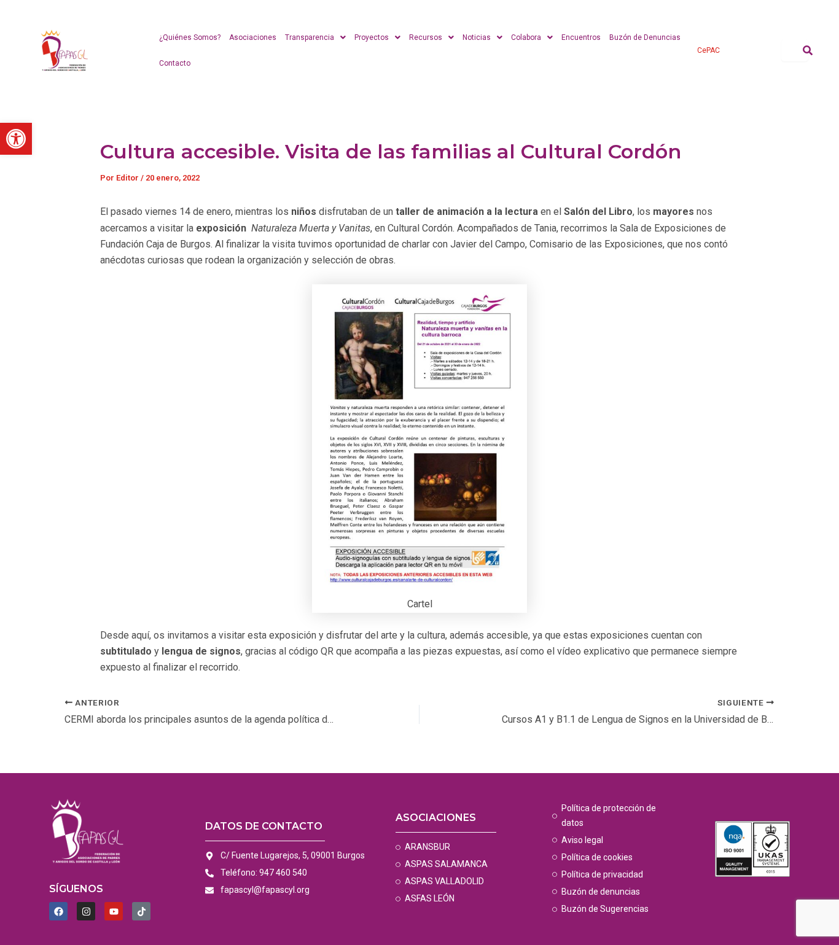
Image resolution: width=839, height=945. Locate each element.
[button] (315, 37)
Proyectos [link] (371, 37)
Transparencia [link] (309, 37)
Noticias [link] (476, 37)
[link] (16, 139)
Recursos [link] (425, 37)
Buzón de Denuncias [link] (645, 37)
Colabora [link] (526, 37)
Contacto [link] (174, 63)
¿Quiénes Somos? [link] (189, 37)
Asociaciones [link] (252, 37)
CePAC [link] (708, 50)
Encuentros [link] (581, 37)
